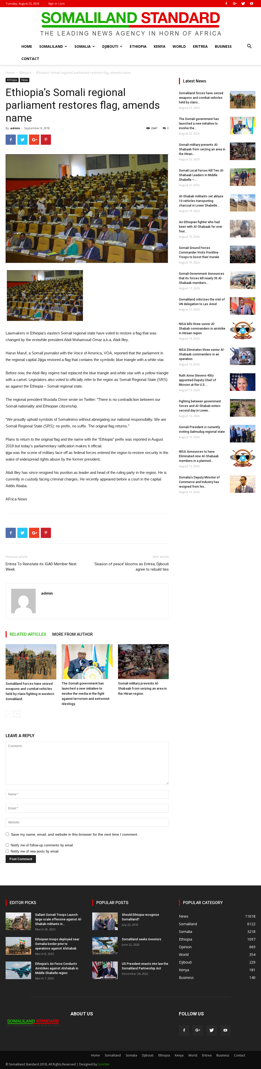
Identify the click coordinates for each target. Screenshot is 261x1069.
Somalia (82, 46)
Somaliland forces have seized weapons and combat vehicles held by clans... (201, 97)
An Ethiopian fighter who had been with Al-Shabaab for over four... (200, 226)
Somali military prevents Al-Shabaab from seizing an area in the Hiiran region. (142, 688)
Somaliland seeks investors (141, 939)
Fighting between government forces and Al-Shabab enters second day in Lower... (200, 406)
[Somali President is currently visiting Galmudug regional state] (242, 433)
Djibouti (110, 46)
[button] (249, 46)
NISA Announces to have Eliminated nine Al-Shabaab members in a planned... (199, 456)
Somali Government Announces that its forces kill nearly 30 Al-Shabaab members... (201, 278)
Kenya (159, 46)
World (179, 46)
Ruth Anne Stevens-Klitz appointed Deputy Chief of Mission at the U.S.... (197, 380)
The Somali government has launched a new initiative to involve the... (199, 123)
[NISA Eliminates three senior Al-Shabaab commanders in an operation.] (242, 356)
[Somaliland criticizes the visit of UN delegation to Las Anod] (242, 306)
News (24, 80)
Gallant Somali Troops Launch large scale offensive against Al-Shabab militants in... (58, 919)
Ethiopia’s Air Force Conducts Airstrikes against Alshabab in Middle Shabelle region (56, 968)
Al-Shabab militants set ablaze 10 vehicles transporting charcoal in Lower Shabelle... (201, 201)
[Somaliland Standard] (130, 24)
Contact (30, 58)
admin (15, 128)
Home (26, 46)
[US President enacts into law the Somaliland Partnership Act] (105, 970)
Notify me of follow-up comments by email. (42, 845)
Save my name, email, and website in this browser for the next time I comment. (74, 834)
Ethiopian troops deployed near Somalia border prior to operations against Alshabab (57, 944)
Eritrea (200, 46)
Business (223, 46)
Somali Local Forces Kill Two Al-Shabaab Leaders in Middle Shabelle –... (201, 175)
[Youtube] (251, 3)
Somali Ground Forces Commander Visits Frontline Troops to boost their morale (199, 252)
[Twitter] (243, 3)
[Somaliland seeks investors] (105, 946)
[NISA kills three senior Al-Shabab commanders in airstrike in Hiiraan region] (242, 330)
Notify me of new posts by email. (35, 851)
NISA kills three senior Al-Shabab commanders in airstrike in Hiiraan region (202, 328)
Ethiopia (138, 46)
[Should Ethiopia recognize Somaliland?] (105, 921)
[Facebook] (226, 3)
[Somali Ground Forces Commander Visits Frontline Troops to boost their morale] (242, 254)
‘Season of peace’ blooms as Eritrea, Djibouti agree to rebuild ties (131, 567)
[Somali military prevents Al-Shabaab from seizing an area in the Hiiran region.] (143, 661)
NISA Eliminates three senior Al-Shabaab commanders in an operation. (202, 354)
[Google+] (235, 3)
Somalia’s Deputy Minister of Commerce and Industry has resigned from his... (199, 482)
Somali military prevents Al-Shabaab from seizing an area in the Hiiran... (202, 149)
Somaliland (51, 46)
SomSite (103, 1064)
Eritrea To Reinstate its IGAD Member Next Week (41, 567)
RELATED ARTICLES (28, 634)
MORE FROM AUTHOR (72, 634)
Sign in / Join (56, 3)
